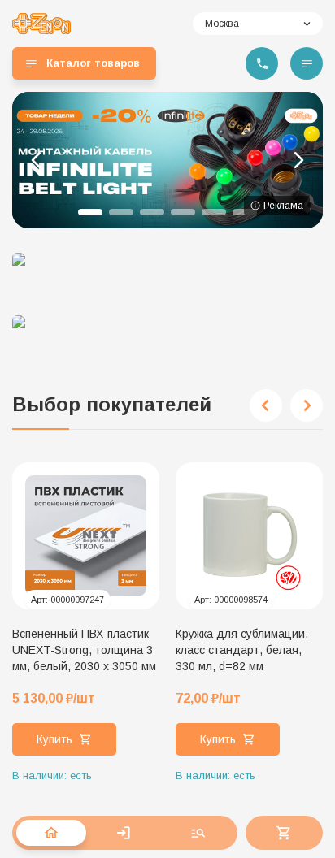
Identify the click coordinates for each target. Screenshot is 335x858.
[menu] (306, 63)
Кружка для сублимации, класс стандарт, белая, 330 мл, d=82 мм (242, 650)
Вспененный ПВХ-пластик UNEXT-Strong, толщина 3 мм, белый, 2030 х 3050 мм (84, 650)
